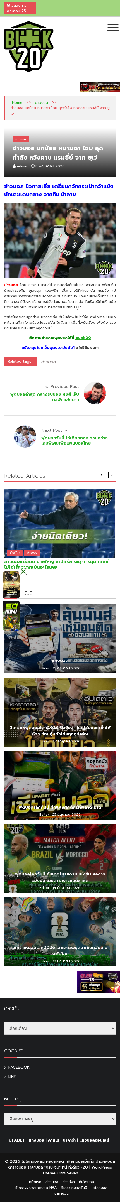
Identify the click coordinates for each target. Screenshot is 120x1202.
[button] (23, 571)
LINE (12, 1077)
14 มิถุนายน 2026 (66, 887)
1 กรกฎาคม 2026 (66, 741)
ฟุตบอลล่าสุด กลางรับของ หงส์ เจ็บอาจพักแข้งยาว (44, 397)
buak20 (83, 337)
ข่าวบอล (41, 102)
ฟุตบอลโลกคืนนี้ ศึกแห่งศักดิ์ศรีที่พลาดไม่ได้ (60, 807)
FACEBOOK (19, 1067)
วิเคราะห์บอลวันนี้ (74, 1187)
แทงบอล (60, 661)
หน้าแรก (35, 1181)
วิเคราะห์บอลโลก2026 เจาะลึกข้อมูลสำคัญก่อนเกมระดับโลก (60, 951)
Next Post (51, 430)
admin (22, 166)
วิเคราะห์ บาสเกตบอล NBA (36, 1187)
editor (45, 668)
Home (17, 102)
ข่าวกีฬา (15, 553)
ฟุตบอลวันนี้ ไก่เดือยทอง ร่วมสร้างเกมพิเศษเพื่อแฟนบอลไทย (74, 441)
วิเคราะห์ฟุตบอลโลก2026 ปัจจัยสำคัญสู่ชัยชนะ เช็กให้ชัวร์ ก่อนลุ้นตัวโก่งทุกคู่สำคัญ (60, 731)
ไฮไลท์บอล (99, 1187)
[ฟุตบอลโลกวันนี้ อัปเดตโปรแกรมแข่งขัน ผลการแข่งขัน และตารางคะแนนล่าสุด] (60, 858)
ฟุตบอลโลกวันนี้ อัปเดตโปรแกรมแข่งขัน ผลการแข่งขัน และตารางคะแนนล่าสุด (60, 877)
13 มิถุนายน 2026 (66, 961)
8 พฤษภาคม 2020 (50, 166)
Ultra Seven (67, 1173)
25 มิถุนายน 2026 (66, 814)
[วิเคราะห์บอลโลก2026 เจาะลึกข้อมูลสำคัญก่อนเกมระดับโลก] (60, 931)
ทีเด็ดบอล (86, 1181)
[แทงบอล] (60, 638)
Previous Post (65, 387)
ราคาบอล (61, 1193)
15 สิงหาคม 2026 (66, 668)
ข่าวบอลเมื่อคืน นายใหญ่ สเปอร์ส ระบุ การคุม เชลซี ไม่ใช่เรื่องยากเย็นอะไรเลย (56, 564)
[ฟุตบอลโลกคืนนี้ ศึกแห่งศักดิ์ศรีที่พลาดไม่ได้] (60, 785)
